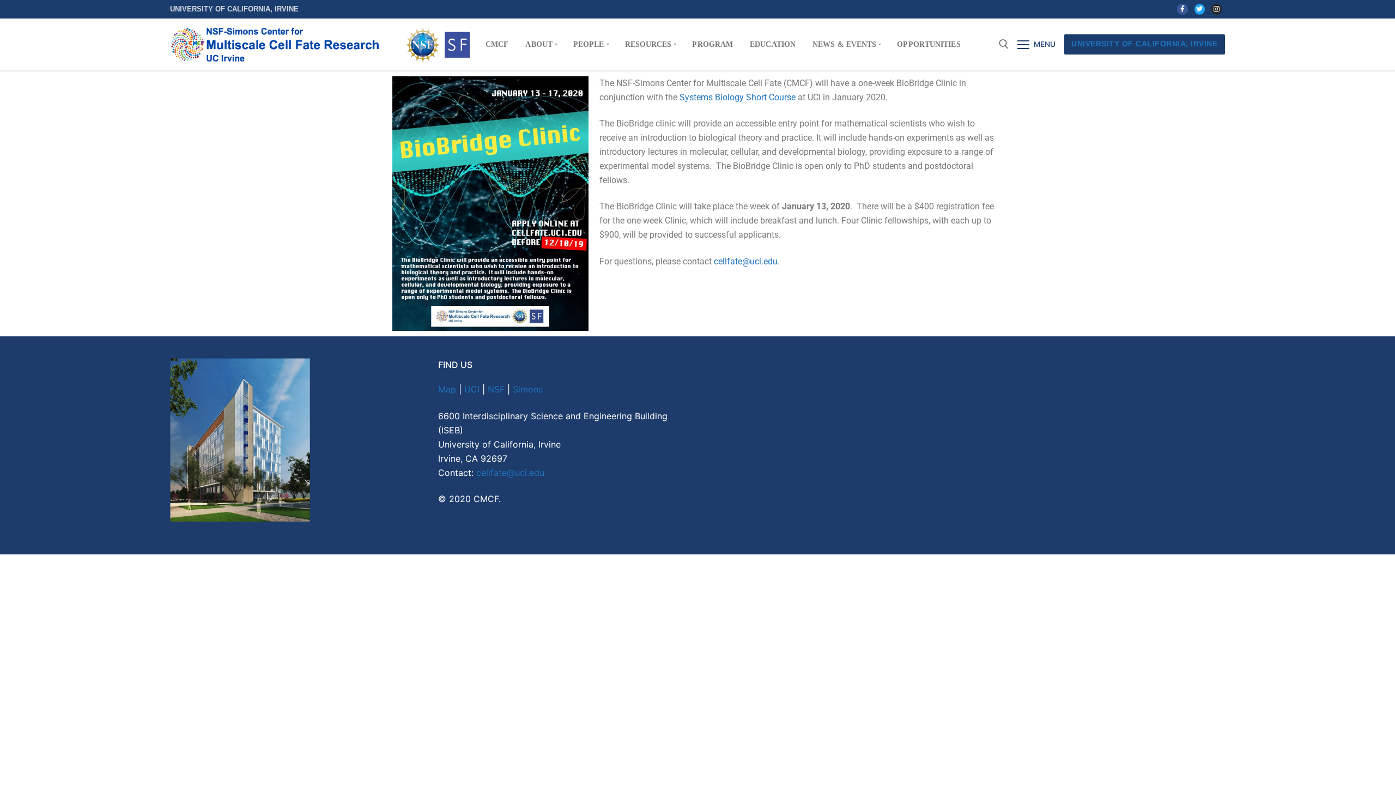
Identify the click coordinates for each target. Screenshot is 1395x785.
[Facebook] (1182, 9)
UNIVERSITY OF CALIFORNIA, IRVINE (1144, 44)
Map (447, 389)
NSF (496, 389)
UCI (472, 389)
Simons (528, 389)
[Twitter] (1199, 9)
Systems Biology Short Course (738, 97)
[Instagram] (1216, 9)
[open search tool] (1004, 44)
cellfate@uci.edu (746, 261)
